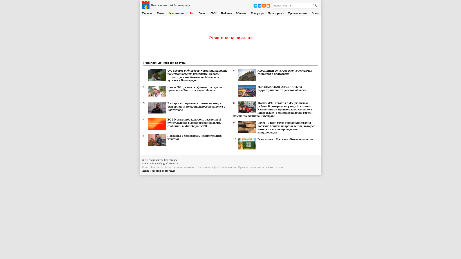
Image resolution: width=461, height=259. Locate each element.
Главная (147, 13)
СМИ (213, 13)
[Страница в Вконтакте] (259, 6)
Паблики (226, 13)
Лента (161, 13)
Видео (202, 13)
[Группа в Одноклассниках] (264, 6)
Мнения (241, 13)
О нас (315, 13)
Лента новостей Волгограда (158, 170)
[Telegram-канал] (255, 6)
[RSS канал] (268, 6)
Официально (177, 13)
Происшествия (297, 13)
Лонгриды (257, 13)
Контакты (157, 167)
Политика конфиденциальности (216, 167)
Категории (276, 13)
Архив (279, 167)
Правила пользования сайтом (256, 167)
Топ (192, 13)
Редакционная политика (179, 167)
